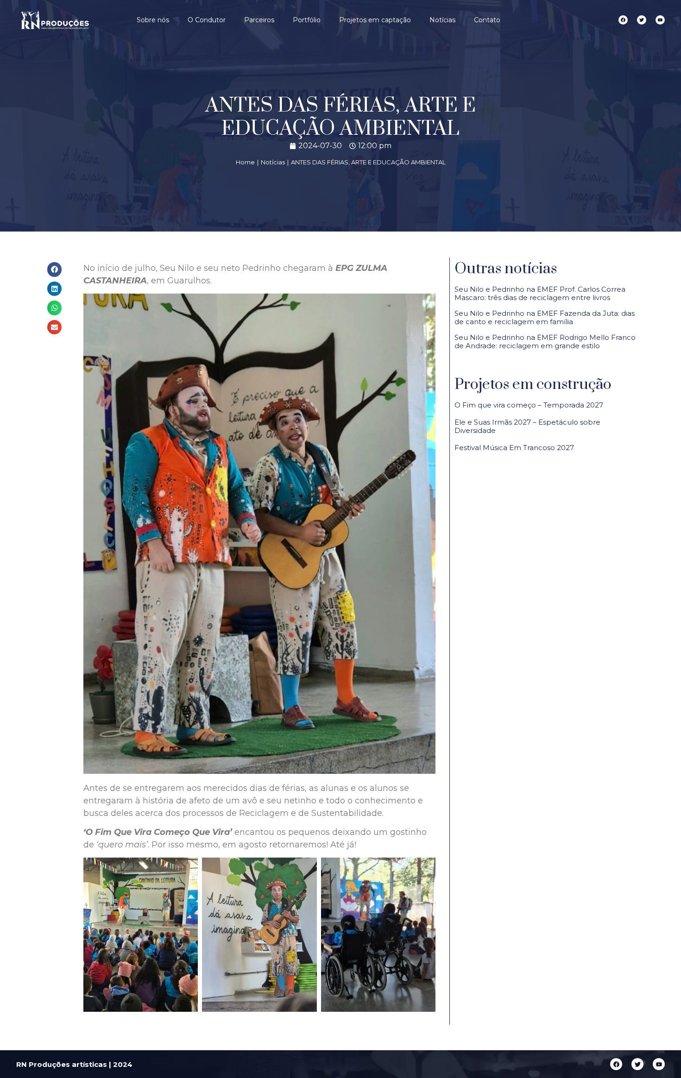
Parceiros (259, 20)
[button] (54, 269)
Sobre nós (153, 20)
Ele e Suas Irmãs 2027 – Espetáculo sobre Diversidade (527, 426)
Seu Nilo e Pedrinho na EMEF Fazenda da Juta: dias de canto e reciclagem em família (544, 317)
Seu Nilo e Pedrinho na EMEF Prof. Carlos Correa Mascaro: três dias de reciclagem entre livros (539, 293)
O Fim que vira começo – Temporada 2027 (528, 405)
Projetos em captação (375, 20)
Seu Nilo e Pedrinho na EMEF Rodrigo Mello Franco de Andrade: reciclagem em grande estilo (545, 341)
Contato (487, 20)
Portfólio (307, 20)
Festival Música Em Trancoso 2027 (514, 447)
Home (245, 162)
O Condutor (207, 20)
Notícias (442, 20)
